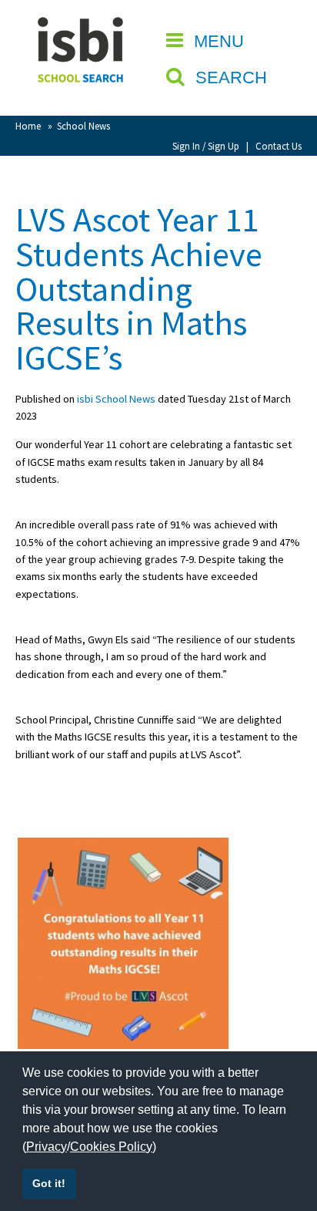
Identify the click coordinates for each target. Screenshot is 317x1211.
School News (83, 126)
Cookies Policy (111, 1146)
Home (28, 126)
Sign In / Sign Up (205, 146)
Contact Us (278, 146)
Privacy (46, 1146)
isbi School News (116, 399)
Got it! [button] (48, 1183)
